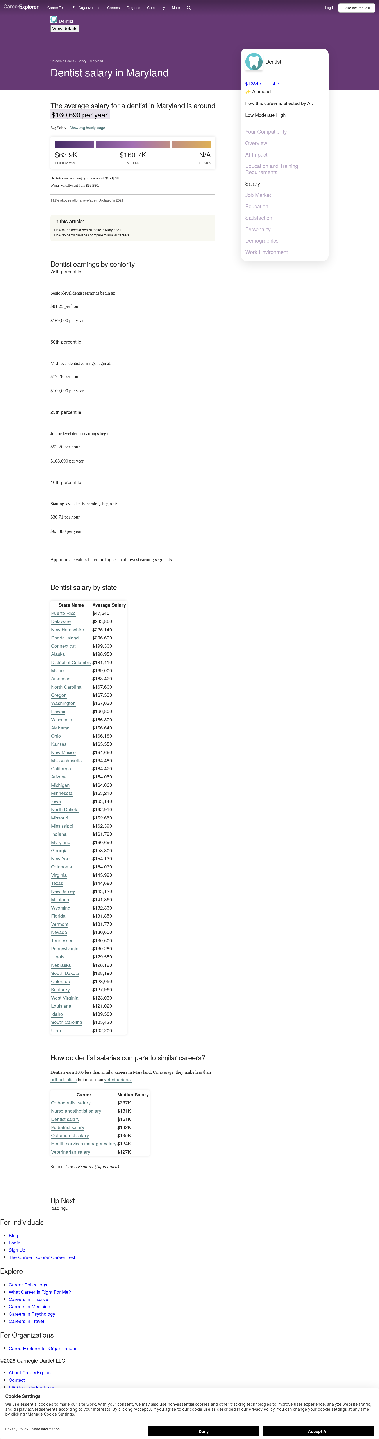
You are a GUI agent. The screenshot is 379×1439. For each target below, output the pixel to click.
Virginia (59, 875)
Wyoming (60, 907)
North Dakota (65, 809)
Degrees (133, 7)
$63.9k (66, 157)
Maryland (60, 842)
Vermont (59, 923)
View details (64, 28)
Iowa (56, 801)
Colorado (60, 981)
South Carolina (66, 1022)
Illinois (57, 956)
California (61, 768)
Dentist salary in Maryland (109, 72)
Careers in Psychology (32, 1313)
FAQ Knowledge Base (31, 1387)
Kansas (58, 743)
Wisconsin (61, 719)
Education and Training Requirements (271, 169)
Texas (57, 883)
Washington (63, 703)
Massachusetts (66, 760)
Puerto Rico (63, 613)
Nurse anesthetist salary (76, 1110)
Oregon (59, 695)
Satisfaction (258, 217)
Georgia (59, 850)
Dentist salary (65, 1119)
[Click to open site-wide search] (189, 8)
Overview (256, 143)
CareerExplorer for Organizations (43, 1348)
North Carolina (66, 686)
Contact (17, 1379)
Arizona (59, 776)
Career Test (56, 7)
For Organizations (86, 7)
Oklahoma (61, 866)
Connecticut (63, 645)
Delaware (61, 621)
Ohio (56, 735)
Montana (60, 899)
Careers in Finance (28, 1299)
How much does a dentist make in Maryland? (87, 229)
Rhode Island (65, 637)
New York (61, 858)
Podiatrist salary (67, 1127)
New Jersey (63, 891)
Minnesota (62, 793)
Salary (252, 183)
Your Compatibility (266, 131)
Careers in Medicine (29, 1306)
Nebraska (61, 965)
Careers (113, 7)
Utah (56, 1030)
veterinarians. (118, 1079)
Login (14, 1242)
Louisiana (61, 1005)
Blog (13, 1235)
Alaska (58, 653)
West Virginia (65, 997)
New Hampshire (67, 629)
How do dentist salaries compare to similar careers (91, 235)
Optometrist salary (70, 1135)
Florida (58, 915)
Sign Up (17, 1249)
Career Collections (28, 1284)
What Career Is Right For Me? (40, 1291)
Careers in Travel (26, 1321)
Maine (57, 670)
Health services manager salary (83, 1143)
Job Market (258, 195)
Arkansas (60, 678)
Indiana (59, 833)
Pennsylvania (65, 948)
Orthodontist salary (71, 1102)
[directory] (132, 228)
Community (156, 7)
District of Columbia (71, 662)
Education (256, 206)
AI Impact (256, 154)
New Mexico (63, 752)
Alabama (60, 727)
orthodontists (63, 1079)
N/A (204, 157)
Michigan (60, 785)
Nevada (59, 932)
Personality (258, 229)
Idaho (57, 1013)
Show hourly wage (87, 128)
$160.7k (133, 157)
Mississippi (62, 825)
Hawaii (58, 711)
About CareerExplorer (31, 1372)
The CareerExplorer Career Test (42, 1257)
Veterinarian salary (70, 1151)
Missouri (59, 817)
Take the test (357, 7)
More (176, 7)
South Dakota (65, 973)
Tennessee (62, 940)
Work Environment (266, 252)
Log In (330, 7)
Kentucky (60, 989)
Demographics (262, 240)
